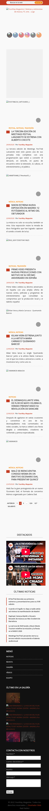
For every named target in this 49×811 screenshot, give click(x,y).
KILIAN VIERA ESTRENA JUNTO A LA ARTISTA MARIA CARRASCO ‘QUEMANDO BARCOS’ (26, 340)
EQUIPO (9, 678)
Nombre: (10, 754)
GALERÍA (9, 667)
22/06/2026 (10, 218)
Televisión (29, 128)
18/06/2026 (10, 283)
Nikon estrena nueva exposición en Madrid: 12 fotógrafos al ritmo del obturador (25, 209)
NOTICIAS (10, 656)
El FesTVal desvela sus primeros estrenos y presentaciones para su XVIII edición (24, 601)
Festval (12, 128)
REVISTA (9, 662)
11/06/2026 (10, 414)
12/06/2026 (10, 349)
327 (35, 503)
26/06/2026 (10, 145)
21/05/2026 (10, 484)
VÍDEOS (9, 672)
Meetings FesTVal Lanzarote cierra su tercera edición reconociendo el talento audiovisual (24, 638)
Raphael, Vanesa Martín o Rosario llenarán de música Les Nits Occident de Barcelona (24, 618)
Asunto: (9, 769)
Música (12, 202)
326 (31, 503)
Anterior (11, 503)
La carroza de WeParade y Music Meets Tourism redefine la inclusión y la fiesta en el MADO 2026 (24, 628)
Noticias (20, 128)
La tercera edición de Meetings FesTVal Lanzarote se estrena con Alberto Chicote (26, 135)
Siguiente (11, 506)
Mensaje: (10, 777)
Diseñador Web (34, 805)
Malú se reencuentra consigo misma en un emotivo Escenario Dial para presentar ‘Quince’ (24, 475)
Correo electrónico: (15, 761)
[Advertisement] (27, 24)
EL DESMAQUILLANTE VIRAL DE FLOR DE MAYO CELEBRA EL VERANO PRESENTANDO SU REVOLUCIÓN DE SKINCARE (26, 404)
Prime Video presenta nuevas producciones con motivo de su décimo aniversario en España (26, 273)
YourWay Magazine (25, 145)
